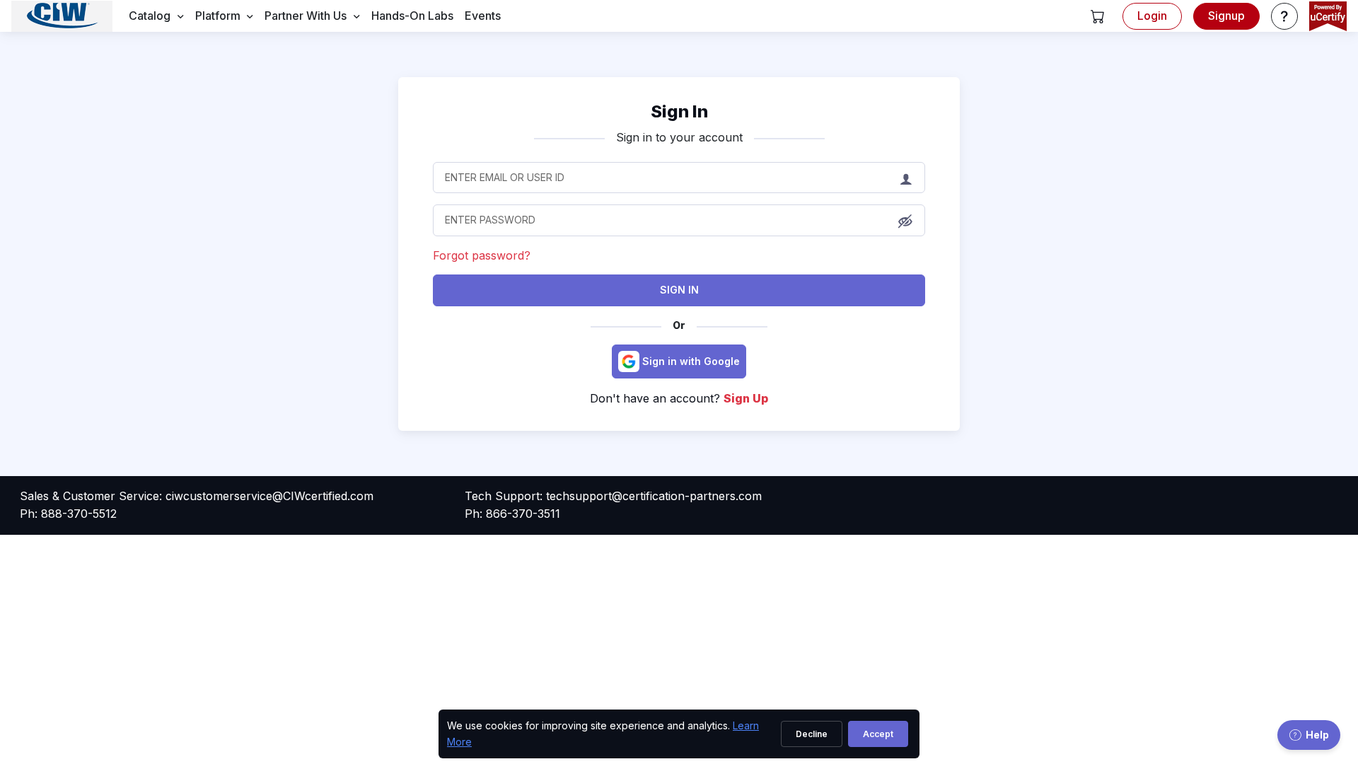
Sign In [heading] (679, 111)
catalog (149, 15)
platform (217, 15)
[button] (1097, 16)
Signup (1226, 15)
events (483, 15)
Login (1152, 15)
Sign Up (746, 398)
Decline (812, 734)
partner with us (306, 15)
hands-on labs (412, 15)
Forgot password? (481, 255)
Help (1317, 735)
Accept (878, 734)
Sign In (679, 290)
